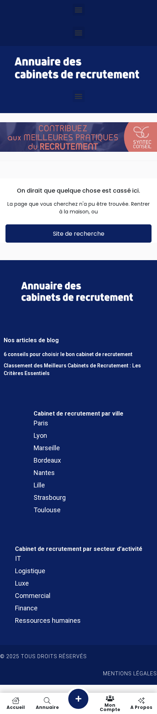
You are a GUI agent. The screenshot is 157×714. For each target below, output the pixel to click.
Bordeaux (47, 460)
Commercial (32, 595)
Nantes (44, 472)
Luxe (22, 583)
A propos (141, 707)
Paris (41, 423)
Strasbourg (50, 497)
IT (18, 558)
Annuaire (47, 707)
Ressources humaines (48, 620)
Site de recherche (78, 233)
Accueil (16, 707)
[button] (79, 10)
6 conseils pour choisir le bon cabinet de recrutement (68, 354)
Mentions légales (130, 673)
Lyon (40, 435)
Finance (26, 608)
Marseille (47, 448)
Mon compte (110, 707)
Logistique (30, 571)
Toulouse (47, 510)
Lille (39, 485)
